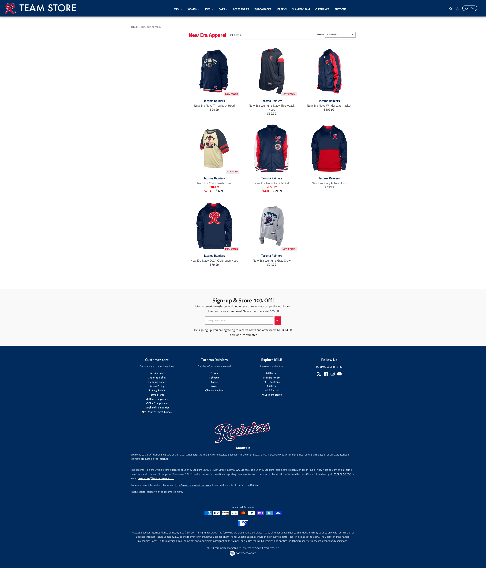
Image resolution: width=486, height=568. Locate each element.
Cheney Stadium (214, 390)
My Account (156, 373)
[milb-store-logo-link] (243, 525)
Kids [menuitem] (208, 9)
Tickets (214, 373)
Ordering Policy (157, 377)
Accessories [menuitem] (241, 9)
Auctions (340, 9)
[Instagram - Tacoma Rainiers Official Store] (332, 374)
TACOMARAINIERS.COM (329, 367)
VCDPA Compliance (156, 399)
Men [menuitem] (176, 9)
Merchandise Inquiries (156, 407)
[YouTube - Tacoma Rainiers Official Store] (339, 374)
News (214, 382)
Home (134, 26)
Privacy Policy (157, 390)
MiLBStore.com (271, 377)
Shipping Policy (157, 382)
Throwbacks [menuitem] (263, 9)
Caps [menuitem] (222, 9)
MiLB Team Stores (272, 394)
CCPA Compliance (156, 403)
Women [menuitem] (192, 9)
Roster (214, 386)
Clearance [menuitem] (322, 9)
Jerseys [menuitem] (282, 9)
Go (277, 320)
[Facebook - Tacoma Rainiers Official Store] (325, 374)
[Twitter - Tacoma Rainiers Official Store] (319, 374)
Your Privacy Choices (159, 412)
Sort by (320, 34)
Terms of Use (157, 394)
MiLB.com (271, 373)
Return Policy (157, 386)
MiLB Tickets (272, 390)
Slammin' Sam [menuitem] (301, 9)
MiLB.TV (271, 386)
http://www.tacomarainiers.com (193, 485)
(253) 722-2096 (342, 474)
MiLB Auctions (272, 382)
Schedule (214, 377)
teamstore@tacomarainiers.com (156, 478)
